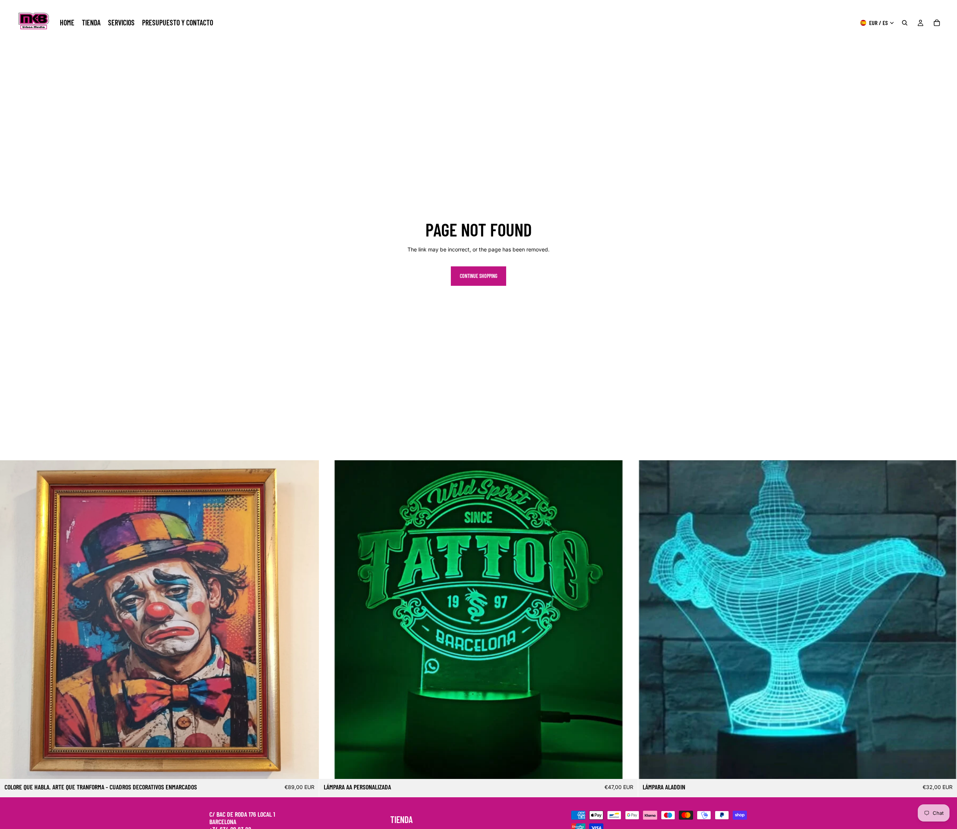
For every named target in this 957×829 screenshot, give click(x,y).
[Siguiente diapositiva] (307, 619)
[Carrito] (937, 23)
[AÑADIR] (307, 767)
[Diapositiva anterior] (11, 619)
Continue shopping (478, 276)
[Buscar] (904, 23)
